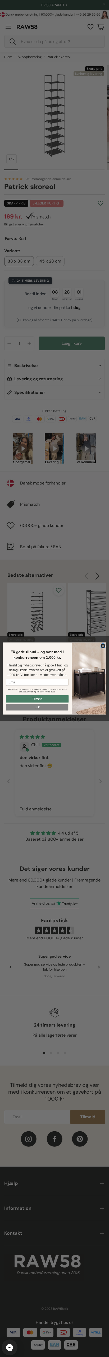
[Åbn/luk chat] (9, 1347)
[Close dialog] (103, 646)
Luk (37, 707)
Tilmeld (37, 699)
